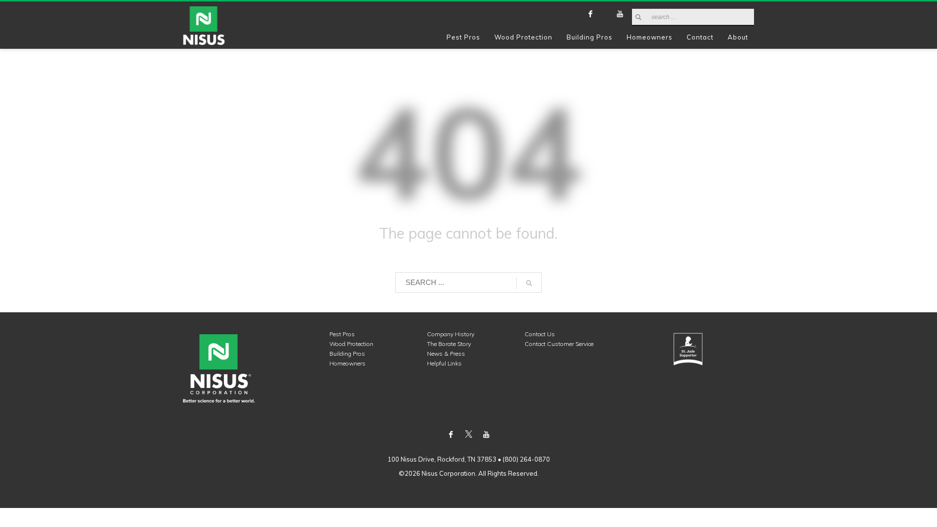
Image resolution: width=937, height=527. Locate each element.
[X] (605, 13)
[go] (638, 17)
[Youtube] (619, 13)
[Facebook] (590, 13)
